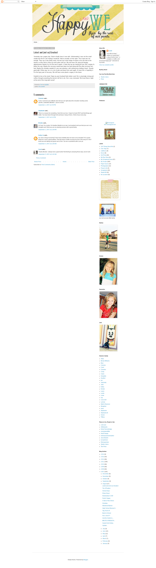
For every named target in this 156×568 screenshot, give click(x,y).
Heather (103, 378)
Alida (102, 358)
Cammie (41, 98)
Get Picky (103, 155)
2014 (102, 454)
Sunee (103, 415)
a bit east (103, 425)
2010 (102, 464)
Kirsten (103, 389)
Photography (104, 166)
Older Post (91, 161)
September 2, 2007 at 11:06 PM (47, 129)
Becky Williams (105, 361)
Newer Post (37, 161)
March (105, 538)
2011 (102, 461)
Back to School (106, 513)
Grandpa (105, 503)
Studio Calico (105, 77)
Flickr (102, 79)
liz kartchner (104, 440)
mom (102, 408)
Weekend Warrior (107, 505)
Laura (102, 391)
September (106, 481)
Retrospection (105, 442)
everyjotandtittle (105, 431)
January (105, 543)
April (104, 536)
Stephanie (41, 110)
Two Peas (103, 446)
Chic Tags (104, 148)
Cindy (102, 371)
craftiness (103, 151)
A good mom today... (108, 523)
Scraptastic (104, 170)
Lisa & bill (103, 400)
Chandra (103, 369)
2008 (102, 469)
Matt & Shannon (105, 404)
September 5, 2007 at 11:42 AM (47, 154)
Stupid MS (104, 172)
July (104, 528)
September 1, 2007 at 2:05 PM (47, 105)
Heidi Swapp (104, 433)
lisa (102, 397)
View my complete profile (106, 65)
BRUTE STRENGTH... (108, 520)
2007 (102, 471)
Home (35, 42)
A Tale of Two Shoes (108, 500)
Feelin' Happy (106, 498)
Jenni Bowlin (104, 438)
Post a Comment (41, 158)
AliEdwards (104, 427)
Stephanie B (104, 413)
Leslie (102, 393)
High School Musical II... (109, 508)
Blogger (86, 559)
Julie (102, 384)
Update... (105, 525)
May (104, 533)
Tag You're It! (106, 510)
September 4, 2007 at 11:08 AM (47, 143)
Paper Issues (104, 164)
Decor (102, 153)
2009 (102, 466)
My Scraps (104, 161)
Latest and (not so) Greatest (110, 486)
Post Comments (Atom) (48, 164)
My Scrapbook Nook (106, 159)
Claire (102, 374)
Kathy (102, 387)
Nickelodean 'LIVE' (107, 496)
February (105, 541)
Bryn (102, 363)
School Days (106, 491)
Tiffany (103, 417)
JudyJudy (103, 382)
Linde (102, 395)
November (106, 476)
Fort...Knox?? (106, 515)
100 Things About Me (107, 146)
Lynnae (103, 402)
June (104, 531)
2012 (102, 459)
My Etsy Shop (105, 157)
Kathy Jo (41, 135)
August (105, 483)
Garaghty (103, 376)
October (105, 478)
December (106, 473)
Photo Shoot (106, 493)
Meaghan (103, 406)
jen (102, 380)
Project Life (104, 168)
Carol (40, 149)
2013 (102, 456)
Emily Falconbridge (106, 429)
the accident (42, 86)
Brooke (40, 123)
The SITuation (106, 488)
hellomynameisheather (107, 435)
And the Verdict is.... (108, 518)
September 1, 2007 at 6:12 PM (47, 117)
